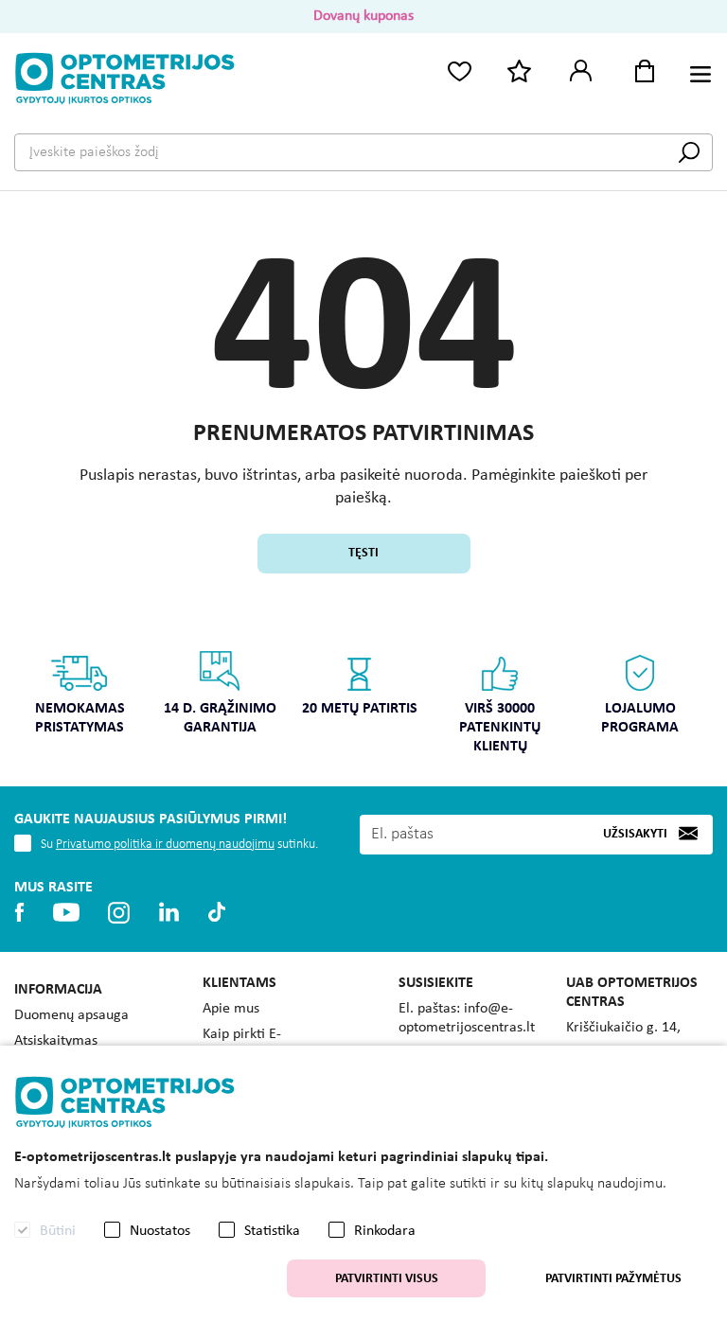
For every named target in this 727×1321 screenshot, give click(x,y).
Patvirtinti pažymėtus (613, 1279)
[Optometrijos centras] (125, 78)
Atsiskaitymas (56, 1040)
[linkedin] (169, 912)
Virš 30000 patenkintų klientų (500, 727)
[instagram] (119, 912)
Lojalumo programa (640, 718)
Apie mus (231, 1008)
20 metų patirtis (359, 708)
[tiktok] (216, 912)
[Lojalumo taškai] (519, 70)
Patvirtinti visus (386, 1279)
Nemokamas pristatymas (80, 718)
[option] (79, 699)
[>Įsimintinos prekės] (459, 70)
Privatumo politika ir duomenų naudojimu (165, 844)
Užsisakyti (635, 834)
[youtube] (66, 912)
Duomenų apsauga (71, 1015)
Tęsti (363, 553)
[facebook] (19, 912)
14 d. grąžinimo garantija (220, 718)
